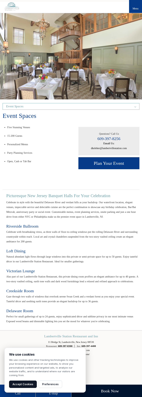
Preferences (50, 384)
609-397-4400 (89, 346)
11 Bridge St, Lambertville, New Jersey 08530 (71, 342)
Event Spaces (19, 116)
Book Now (110, 391)
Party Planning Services (19, 152)
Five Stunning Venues (18, 127)
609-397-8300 (65, 346)
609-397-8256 (108, 138)
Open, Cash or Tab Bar (19, 161)
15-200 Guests (14, 135)
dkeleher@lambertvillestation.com (109, 148)
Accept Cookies (23, 384)
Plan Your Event (109, 163)
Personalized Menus (17, 144)
